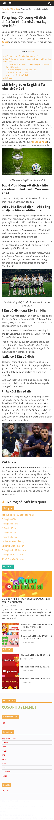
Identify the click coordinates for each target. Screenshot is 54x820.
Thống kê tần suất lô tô (13, 554)
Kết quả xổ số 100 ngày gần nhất (18, 514)
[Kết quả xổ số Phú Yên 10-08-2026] (11, 667)
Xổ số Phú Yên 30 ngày (13, 559)
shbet (4, 776)
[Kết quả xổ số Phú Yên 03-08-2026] (11, 678)
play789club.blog (9, 738)
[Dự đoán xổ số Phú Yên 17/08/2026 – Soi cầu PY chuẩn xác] (11, 624)
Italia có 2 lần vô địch (17, 72)
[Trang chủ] (4, 3)
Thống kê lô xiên (10, 537)
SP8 (3, 755)
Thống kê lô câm (10, 523)
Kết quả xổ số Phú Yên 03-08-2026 (35, 678)
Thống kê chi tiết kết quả (14, 550)
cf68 (3, 723)
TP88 (4, 746)
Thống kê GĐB (9, 519)
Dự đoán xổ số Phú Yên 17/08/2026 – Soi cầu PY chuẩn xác (36, 625)
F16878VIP (6, 771)
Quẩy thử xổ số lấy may (13, 541)
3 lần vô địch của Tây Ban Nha (21, 69)
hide (32, 51)
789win (5, 742)
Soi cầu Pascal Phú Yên (13, 545)
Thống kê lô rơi (9, 532)
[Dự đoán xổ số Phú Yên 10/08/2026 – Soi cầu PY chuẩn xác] (11, 636)
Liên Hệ (5, 791)
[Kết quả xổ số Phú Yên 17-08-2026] (11, 655)
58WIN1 (5, 759)
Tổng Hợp (15, 9)
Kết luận (7, 78)
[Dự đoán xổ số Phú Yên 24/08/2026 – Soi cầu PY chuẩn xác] (27, 572)
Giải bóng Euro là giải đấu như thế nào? (21, 56)
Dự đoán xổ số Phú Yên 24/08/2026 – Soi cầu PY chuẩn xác (26, 600)
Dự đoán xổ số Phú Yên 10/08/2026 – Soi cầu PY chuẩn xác (36, 637)
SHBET (4, 751)
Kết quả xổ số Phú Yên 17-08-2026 (35, 655)
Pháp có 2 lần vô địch (17, 75)
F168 (4, 763)
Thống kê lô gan (9, 528)
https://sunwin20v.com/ (13, 818)
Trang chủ (5, 9)
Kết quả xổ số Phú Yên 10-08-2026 (35, 667)
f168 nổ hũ (4, 801)
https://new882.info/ (9, 808)
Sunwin (3, 811)
